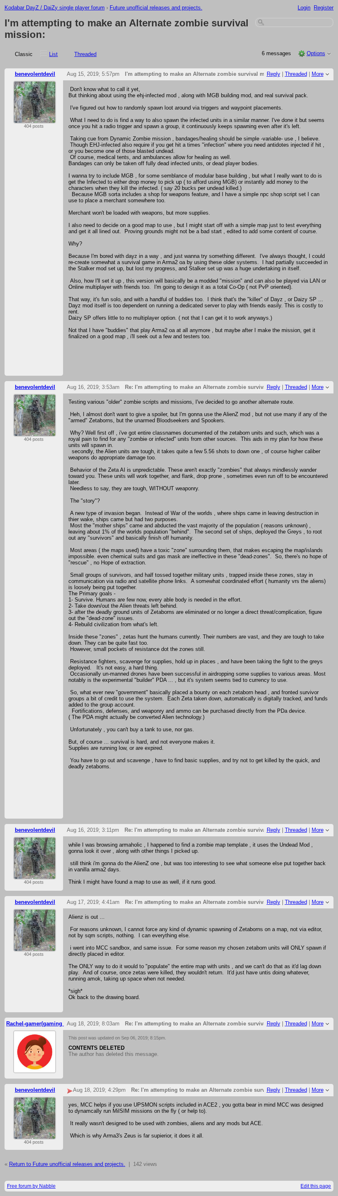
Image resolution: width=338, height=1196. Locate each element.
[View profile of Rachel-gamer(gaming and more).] (34, 1068)
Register (323, 8)
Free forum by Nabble (31, 1186)
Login (304, 8)
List (53, 54)
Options (316, 53)
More (318, 74)
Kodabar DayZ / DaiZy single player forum (55, 8)
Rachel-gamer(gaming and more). (49, 1023)
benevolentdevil (35, 74)
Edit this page (315, 1186)
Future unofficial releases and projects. (156, 8)
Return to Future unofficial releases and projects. (67, 1164)
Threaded (85, 54)
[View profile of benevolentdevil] (34, 118)
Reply (273, 74)
